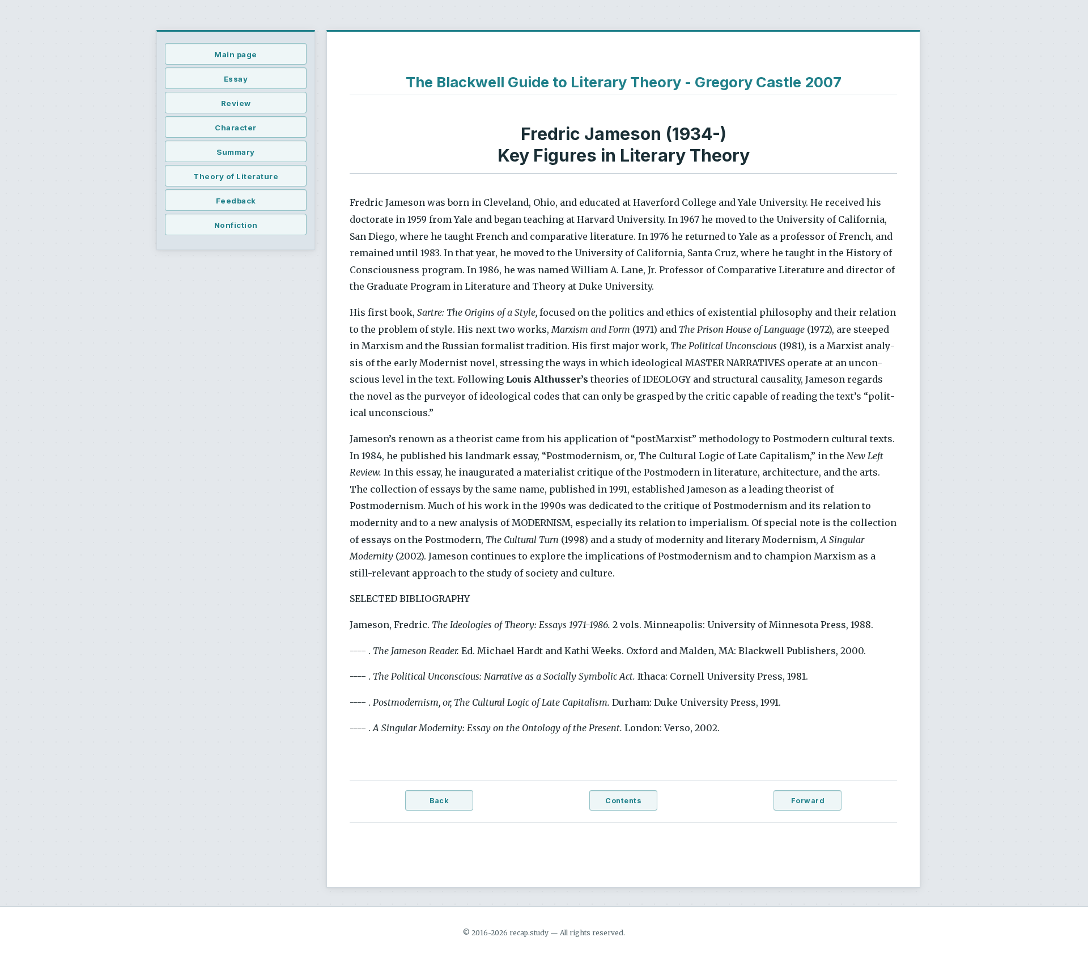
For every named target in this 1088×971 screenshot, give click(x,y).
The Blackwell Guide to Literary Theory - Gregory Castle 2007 (624, 82)
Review (236, 103)
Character (236, 127)
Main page (235, 54)
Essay (236, 78)
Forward (808, 800)
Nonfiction (236, 225)
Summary (235, 151)
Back (439, 800)
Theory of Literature (235, 176)
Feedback (236, 200)
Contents (623, 800)
